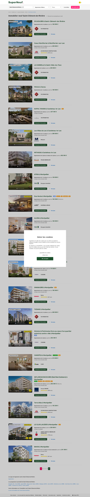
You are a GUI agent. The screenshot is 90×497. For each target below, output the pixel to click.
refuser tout (45, 255)
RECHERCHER (75, 7)
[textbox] (25, 7)
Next (31, 28)
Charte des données (50, 247)
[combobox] (20, 7)
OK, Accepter (45, 258)
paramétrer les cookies (45, 252)
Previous (9, 28)
